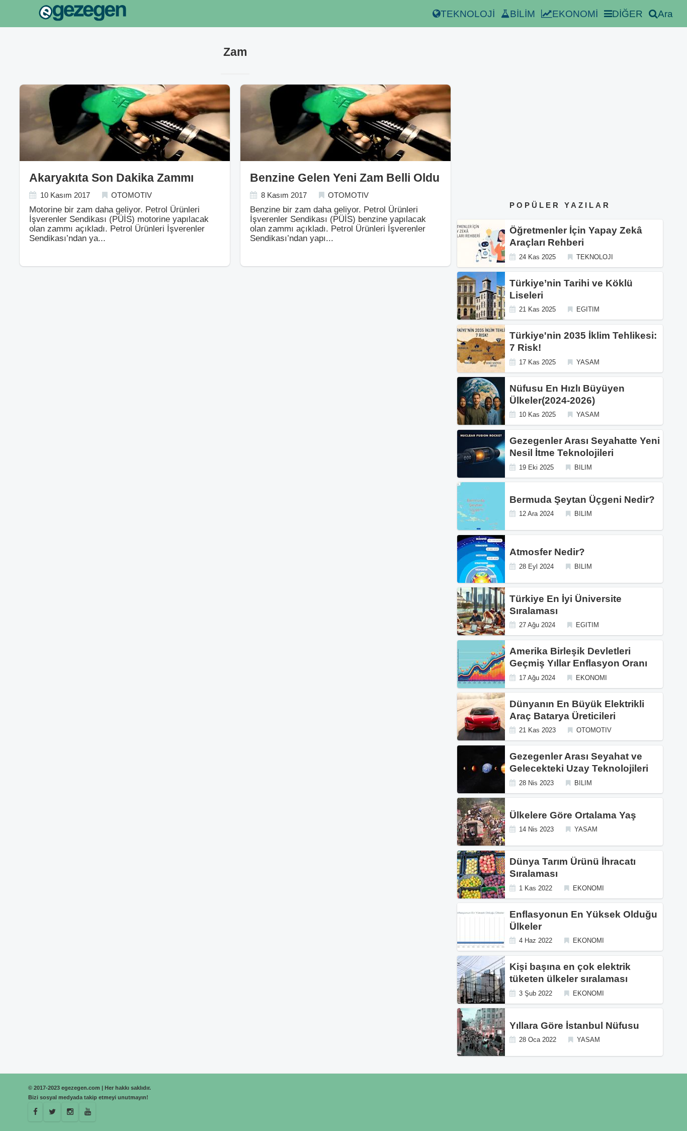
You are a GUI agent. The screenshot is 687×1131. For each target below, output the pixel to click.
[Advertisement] (560, 115)
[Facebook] (35, 1111)
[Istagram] (70, 1111)
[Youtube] (87, 1111)
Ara (665, 14)
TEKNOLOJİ (468, 14)
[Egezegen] (52, 1111)
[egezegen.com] (82, 14)
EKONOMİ (575, 14)
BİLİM (522, 14)
